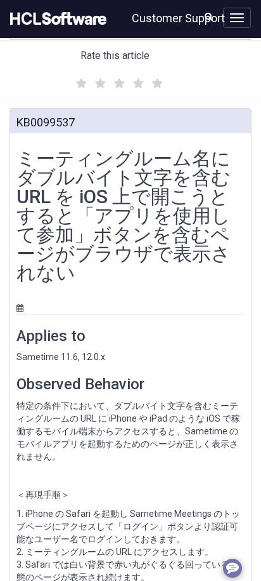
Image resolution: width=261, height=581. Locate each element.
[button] (208, 16)
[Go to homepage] (55, 19)
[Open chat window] (232, 568)
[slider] (117, 81)
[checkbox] (79, 80)
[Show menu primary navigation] (237, 18)
